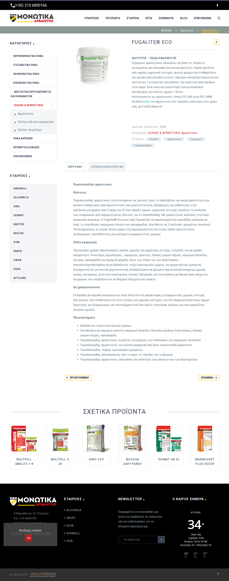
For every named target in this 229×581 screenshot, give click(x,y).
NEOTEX (19, 224)
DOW (17, 242)
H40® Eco (96, 459)
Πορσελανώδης (143, 145)
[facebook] (217, 5)
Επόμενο (207, 377)
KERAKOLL (20, 188)
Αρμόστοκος (174, 139)
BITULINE (20, 278)
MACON (19, 233)
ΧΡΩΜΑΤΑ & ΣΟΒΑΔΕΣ (26, 147)
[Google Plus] (143, 117)
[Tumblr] (153, 117)
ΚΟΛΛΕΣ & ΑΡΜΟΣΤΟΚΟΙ (164, 133)
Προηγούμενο (79, 377)
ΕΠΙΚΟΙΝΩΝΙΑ (202, 18)
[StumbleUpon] (164, 117)
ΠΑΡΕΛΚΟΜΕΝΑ (22, 156)
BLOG (183, 18)
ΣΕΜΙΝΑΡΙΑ (166, 18)
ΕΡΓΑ (148, 18)
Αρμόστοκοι (189, 133)
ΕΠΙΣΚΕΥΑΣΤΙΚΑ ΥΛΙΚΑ (26, 82)
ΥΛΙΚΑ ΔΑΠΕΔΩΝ (23, 138)
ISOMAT (19, 215)
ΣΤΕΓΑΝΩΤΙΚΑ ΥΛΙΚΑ (25, 65)
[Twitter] (137, 117)
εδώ (147, 101)
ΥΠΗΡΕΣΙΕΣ (91, 18)
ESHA (17, 269)
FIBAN (17, 260)
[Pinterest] (148, 117)
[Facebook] (132, 117)
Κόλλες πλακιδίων (30, 130)
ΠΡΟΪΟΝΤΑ (113, 18)
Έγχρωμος (196, 139)
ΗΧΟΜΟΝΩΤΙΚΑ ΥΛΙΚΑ (26, 73)
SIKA (17, 206)
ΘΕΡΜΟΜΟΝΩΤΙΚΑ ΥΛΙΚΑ (28, 56)
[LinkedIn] (159, 117)
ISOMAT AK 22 (168, 459)
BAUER (70, 518)
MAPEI (18, 251)
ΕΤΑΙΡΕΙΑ (133, 18)
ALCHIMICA (21, 197)
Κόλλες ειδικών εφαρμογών (36, 122)
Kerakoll (154, 139)
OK (29, 538)
